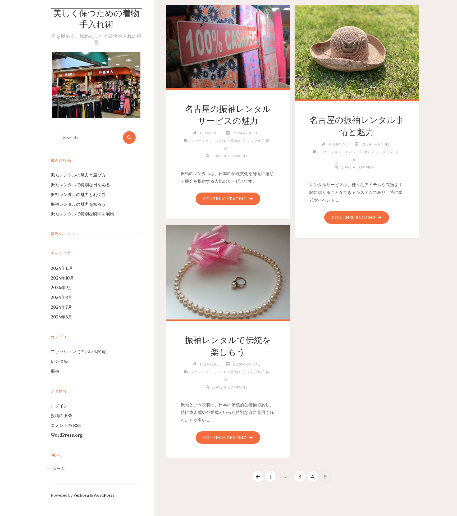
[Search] (129, 137)
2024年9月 (61, 287)
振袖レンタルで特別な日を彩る (80, 184)
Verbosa (81, 495)
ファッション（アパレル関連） (80, 351)
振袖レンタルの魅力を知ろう (78, 204)
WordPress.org (67, 435)
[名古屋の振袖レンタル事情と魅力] (357, 51)
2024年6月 (61, 316)
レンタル (59, 361)
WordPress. (105, 495)
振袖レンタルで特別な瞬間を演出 (82, 213)
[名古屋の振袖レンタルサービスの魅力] (228, 45)
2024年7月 (61, 307)
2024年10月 (62, 278)
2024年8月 (61, 297)
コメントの (66, 425)
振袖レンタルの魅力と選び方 (78, 174)
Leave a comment (230, 156)
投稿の (61, 415)
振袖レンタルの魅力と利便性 (78, 194)
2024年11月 (62, 268)
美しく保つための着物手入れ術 (96, 19)
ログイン (59, 405)
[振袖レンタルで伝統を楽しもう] (228, 271)
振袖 (55, 371)
